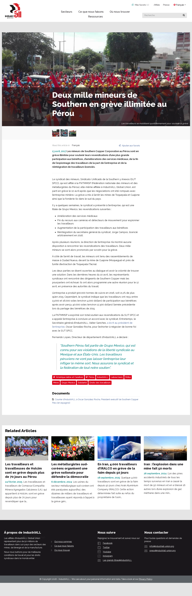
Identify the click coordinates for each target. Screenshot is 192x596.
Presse (166, 5)
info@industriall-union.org (162, 546)
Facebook (107, 543)
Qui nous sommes (63, 541)
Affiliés (157, 5)
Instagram (108, 556)
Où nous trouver (62, 550)
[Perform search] (184, 15)
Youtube (107, 552)
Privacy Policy (145, 579)
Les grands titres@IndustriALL (117, 560)
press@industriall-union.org (163, 550)
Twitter (106, 547)
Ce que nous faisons (64, 546)
